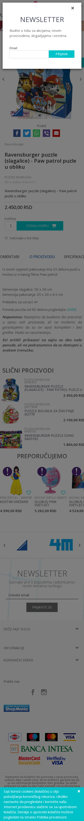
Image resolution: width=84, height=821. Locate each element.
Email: (14, 48)
